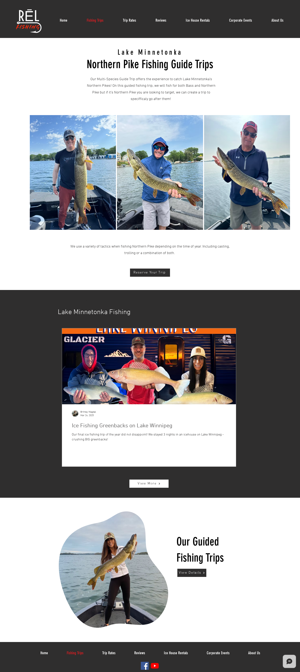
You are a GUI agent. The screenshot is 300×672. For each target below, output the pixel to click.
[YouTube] (155, 666)
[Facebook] (145, 666)
